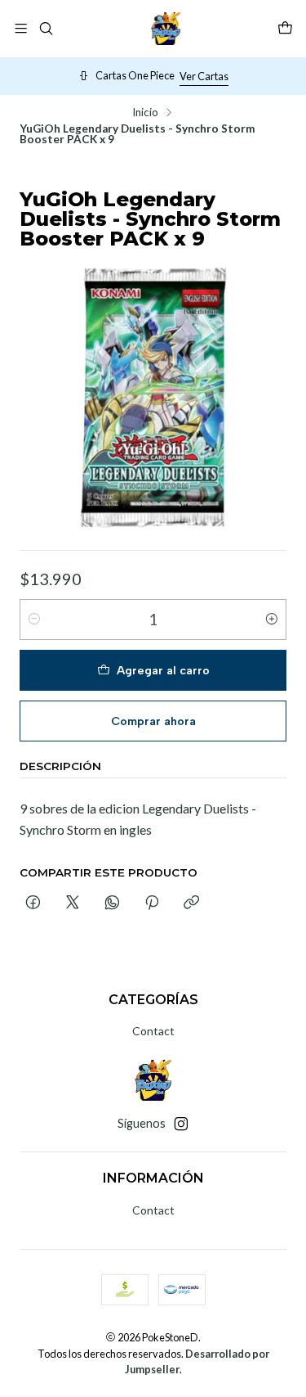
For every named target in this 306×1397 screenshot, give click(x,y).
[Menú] (21, 28)
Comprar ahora (153, 721)
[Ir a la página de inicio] (165, 28)
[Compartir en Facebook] (33, 903)
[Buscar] (45, 28)
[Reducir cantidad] (34, 619)
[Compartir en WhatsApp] (112, 903)
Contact (153, 1031)
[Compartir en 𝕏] (72, 903)
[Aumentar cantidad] (272, 619)
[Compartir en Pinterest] (152, 903)
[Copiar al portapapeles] (191, 903)
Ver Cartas (204, 76)
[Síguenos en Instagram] (181, 1123)
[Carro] (285, 28)
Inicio (145, 113)
